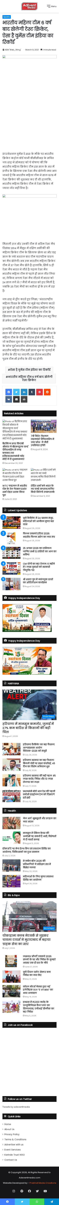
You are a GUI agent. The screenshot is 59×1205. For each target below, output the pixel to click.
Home (7, 1124)
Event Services (12, 1149)
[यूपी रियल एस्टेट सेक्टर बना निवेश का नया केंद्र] (11, 976)
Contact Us (10, 1159)
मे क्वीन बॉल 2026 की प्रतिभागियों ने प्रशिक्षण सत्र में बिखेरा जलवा (37, 864)
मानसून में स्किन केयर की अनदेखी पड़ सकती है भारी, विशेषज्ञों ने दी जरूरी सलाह (39, 836)
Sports (6, 16)
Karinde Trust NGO (14, 1154)
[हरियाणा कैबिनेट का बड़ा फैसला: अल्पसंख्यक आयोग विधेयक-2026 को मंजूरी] (11, 749)
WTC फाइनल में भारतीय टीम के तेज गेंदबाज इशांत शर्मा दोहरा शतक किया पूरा (14, 490)
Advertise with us (13, 1144)
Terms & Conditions (15, 1139)
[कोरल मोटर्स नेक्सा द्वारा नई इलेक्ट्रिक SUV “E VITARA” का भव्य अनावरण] (11, 991)
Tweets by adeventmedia (16, 1106)
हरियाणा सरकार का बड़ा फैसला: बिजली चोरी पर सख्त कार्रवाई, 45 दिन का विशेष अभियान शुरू (39, 763)
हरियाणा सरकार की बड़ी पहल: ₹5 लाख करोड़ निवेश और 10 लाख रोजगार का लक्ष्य (39, 779)
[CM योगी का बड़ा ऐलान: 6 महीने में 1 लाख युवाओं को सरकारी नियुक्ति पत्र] (11, 568)
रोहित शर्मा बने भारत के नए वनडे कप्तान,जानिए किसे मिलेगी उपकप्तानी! (43, 489)
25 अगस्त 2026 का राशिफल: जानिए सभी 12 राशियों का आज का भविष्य (39, 551)
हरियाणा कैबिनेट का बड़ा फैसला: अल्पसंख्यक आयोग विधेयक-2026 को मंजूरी (39, 747)
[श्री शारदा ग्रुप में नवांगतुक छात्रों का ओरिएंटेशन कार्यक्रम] (11, 584)
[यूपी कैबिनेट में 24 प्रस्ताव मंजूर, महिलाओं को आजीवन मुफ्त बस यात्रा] (11, 522)
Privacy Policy (12, 1134)
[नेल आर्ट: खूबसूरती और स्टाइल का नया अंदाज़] (11, 823)
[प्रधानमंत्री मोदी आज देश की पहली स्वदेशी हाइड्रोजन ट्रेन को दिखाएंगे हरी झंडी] (11, 796)
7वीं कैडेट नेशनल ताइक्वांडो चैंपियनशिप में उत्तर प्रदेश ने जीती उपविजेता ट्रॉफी (42, 440)
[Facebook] (8, 392)
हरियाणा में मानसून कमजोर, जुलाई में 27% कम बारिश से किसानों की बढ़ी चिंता (28, 728)
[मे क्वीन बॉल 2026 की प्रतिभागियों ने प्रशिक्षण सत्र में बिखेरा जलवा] (11, 865)
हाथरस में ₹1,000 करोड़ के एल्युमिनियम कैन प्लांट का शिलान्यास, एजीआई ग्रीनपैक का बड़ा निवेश (38, 1006)
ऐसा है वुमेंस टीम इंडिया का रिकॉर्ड (30, 370)
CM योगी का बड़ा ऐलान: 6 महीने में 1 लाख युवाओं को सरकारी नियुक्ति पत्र (39, 567)
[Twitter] (16, 392)
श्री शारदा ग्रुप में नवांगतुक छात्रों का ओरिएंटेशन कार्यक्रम (38, 581)
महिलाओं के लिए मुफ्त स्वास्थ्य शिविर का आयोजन (38, 878)
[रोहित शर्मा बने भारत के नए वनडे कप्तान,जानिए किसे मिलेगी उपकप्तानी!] (44, 475)
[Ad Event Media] (29, 6)
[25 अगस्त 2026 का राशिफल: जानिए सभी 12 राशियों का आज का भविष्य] (11, 553)
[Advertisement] (29, 122)
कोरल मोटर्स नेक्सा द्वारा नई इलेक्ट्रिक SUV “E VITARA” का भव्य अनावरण (38, 990)
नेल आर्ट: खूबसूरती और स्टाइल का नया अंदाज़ (39, 820)
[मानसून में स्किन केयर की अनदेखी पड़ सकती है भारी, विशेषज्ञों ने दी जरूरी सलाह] (11, 837)
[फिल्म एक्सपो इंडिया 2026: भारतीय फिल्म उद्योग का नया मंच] (11, 538)
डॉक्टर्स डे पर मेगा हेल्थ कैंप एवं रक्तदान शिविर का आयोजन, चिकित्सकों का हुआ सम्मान (26, 850)
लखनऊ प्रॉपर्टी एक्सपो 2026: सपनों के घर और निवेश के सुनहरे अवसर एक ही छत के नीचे (39, 959)
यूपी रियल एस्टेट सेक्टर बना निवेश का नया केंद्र (37, 973)
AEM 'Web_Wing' (13, 49)
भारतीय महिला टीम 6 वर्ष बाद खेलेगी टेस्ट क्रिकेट (30, 378)
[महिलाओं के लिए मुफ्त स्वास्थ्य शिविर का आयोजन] (11, 881)
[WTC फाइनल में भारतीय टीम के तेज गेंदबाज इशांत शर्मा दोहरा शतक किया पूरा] (15, 475)
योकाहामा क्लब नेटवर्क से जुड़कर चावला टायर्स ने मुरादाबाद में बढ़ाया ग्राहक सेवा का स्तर (26, 939)
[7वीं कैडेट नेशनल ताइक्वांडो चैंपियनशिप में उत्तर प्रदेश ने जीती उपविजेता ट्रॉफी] (44, 426)
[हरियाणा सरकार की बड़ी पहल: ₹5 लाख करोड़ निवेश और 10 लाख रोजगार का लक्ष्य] (11, 780)
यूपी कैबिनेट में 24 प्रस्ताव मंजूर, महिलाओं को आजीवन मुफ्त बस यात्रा (38, 521)
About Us (9, 1129)
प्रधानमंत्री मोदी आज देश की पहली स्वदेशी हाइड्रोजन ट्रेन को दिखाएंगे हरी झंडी (39, 794)
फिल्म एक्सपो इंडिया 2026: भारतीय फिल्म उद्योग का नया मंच (39, 535)
